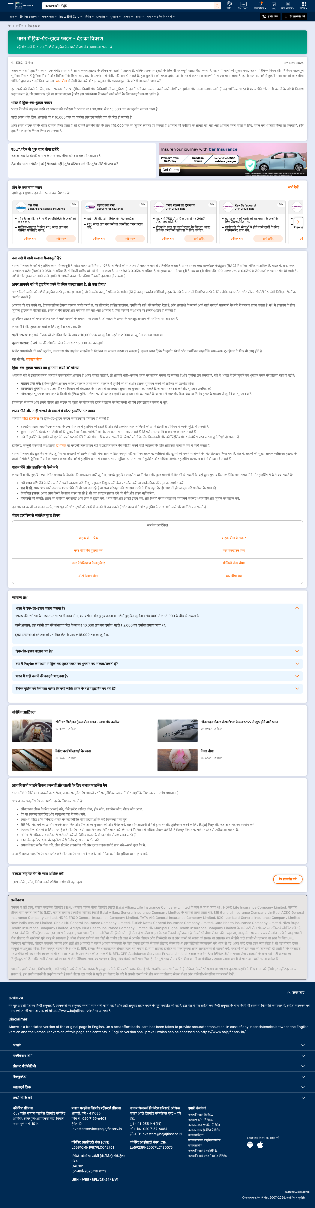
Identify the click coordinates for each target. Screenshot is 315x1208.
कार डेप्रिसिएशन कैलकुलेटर (88, 563)
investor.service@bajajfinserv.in (97, 1129)
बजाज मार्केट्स (195, 1135)
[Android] (250, 1145)
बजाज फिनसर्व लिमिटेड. (200, 1114)
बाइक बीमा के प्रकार (234, 538)
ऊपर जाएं (298, 992)
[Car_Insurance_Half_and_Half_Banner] (233, 160)
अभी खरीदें (199, 238)
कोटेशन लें (61, 238)
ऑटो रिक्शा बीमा (88, 576)
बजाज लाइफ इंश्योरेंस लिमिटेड (204, 1130)
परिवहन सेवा (34, 359)
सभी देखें (293, 187)
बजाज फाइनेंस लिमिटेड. (200, 1120)
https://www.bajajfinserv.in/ (71, 1011)
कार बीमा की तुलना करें (88, 550)
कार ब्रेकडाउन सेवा (234, 550)
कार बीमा (61, 81)
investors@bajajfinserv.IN (162, 1134)
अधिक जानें (30, 238)
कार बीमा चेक (233, 576)
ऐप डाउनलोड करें (297, 16)
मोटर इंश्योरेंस (30, 418)
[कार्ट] (274, 4)
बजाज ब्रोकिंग (195, 1145)
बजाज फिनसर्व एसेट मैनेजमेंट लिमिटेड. (208, 1156)
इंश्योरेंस (61, 445)
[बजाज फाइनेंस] (24, 5)
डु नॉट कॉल (273, 16)
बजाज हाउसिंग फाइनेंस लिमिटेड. (204, 1140)
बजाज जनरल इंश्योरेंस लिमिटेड (204, 1125)
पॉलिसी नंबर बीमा (234, 563)
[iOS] (260, 1145)
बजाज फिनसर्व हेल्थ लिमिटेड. (203, 1150)
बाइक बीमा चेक (88, 538)
